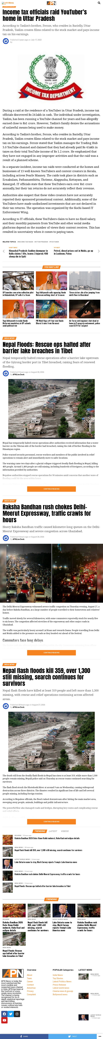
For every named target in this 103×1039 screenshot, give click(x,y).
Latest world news (61, 988)
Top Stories (58, 978)
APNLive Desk (18, 375)
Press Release (59, 985)
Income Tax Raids (25, 242)
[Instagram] (17, 1014)
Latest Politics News (62, 981)
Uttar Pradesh (41, 242)
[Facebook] (4, 1014)
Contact (30, 985)
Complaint (31, 994)
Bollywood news (60, 994)
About (29, 975)
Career (30, 981)
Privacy (30, 991)
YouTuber (54, 242)
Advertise (31, 988)
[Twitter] (11, 1014)
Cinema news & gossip (63, 991)
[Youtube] (4, 1020)
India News (58, 975)
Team (29, 978)
